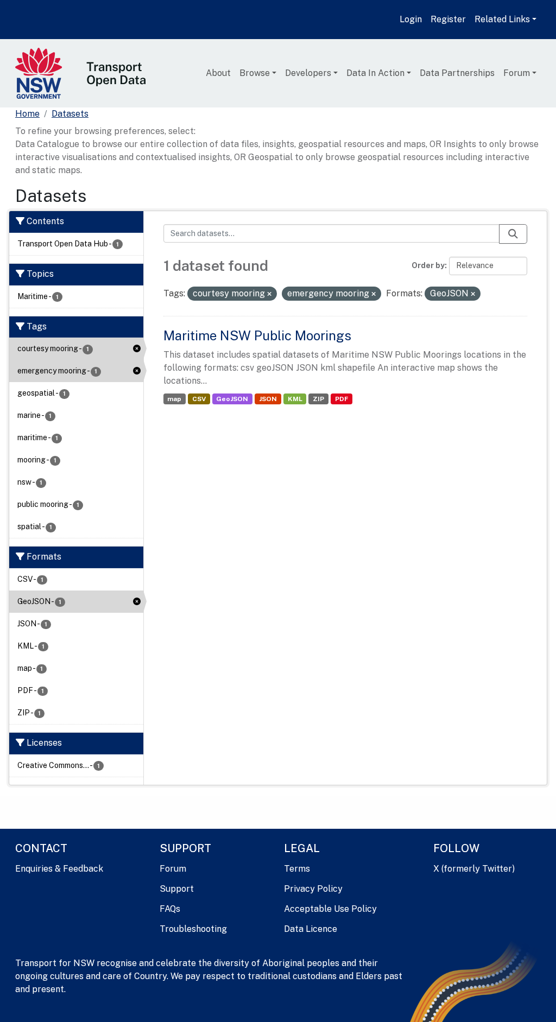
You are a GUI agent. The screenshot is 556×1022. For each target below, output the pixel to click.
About (218, 73)
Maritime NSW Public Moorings (257, 335)
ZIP (318, 399)
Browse (254, 73)
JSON (268, 399)
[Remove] (269, 294)
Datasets (70, 114)
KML (295, 399)
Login (411, 19)
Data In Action (375, 73)
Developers (308, 73)
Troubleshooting (193, 929)
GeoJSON (232, 399)
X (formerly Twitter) (474, 869)
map (174, 399)
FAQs (170, 909)
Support (177, 889)
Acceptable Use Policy (330, 909)
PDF (341, 399)
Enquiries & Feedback (59, 869)
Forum (516, 73)
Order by (428, 265)
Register (448, 19)
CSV (199, 399)
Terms (297, 869)
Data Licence (310, 929)
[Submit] (513, 234)
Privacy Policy (313, 889)
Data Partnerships (457, 73)
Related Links (502, 19)
